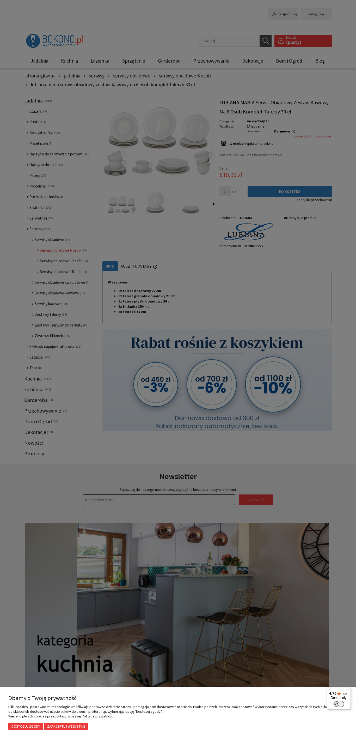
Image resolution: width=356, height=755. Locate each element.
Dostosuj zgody (25, 726)
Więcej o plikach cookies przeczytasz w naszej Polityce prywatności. (61, 716)
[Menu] (348, 690)
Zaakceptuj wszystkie (66, 726)
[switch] (339, 704)
